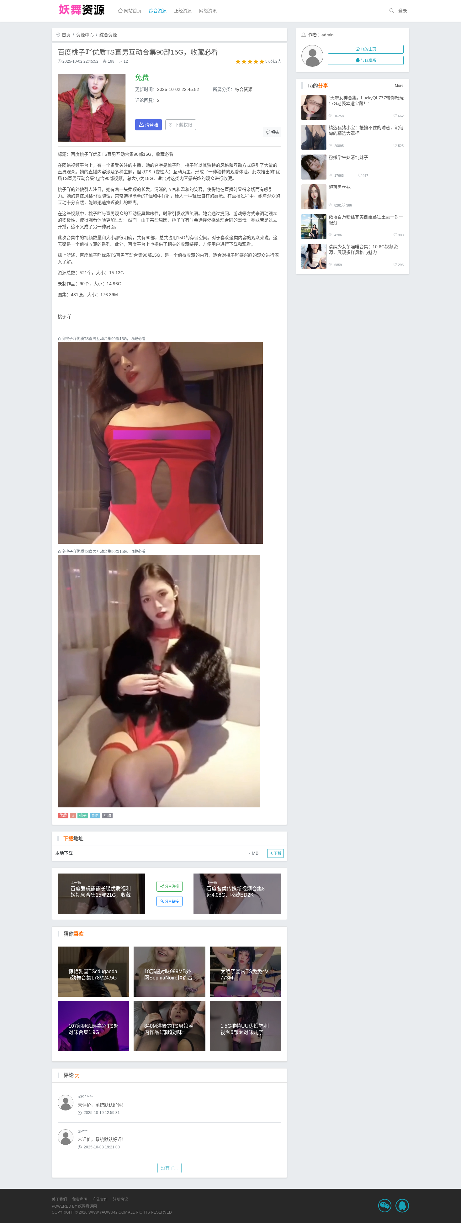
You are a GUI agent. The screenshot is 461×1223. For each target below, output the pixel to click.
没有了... (169, 1167)
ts (73, 815)
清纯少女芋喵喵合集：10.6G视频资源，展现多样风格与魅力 (363, 249)
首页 (66, 34)
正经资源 (183, 10)
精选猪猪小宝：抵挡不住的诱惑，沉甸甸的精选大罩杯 (366, 130)
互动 (107, 815)
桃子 (83, 815)
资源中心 (85, 34)
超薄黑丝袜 (340, 187)
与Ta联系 (368, 60)
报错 (275, 132)
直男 (95, 815)
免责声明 (79, 1199)
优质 (63, 815)
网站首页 (132, 10)
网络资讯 (208, 10)
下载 (277, 853)
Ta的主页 (368, 49)
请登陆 (151, 124)
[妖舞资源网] (82, 9)
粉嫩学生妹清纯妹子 (348, 157)
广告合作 (100, 1199)
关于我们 (59, 1199)
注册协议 (120, 1199)
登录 (402, 10)
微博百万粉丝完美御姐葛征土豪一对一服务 (366, 219)
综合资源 (158, 10)
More (399, 85)
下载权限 (183, 124)
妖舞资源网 (87, 1206)
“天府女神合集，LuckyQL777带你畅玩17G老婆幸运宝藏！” (366, 100)
